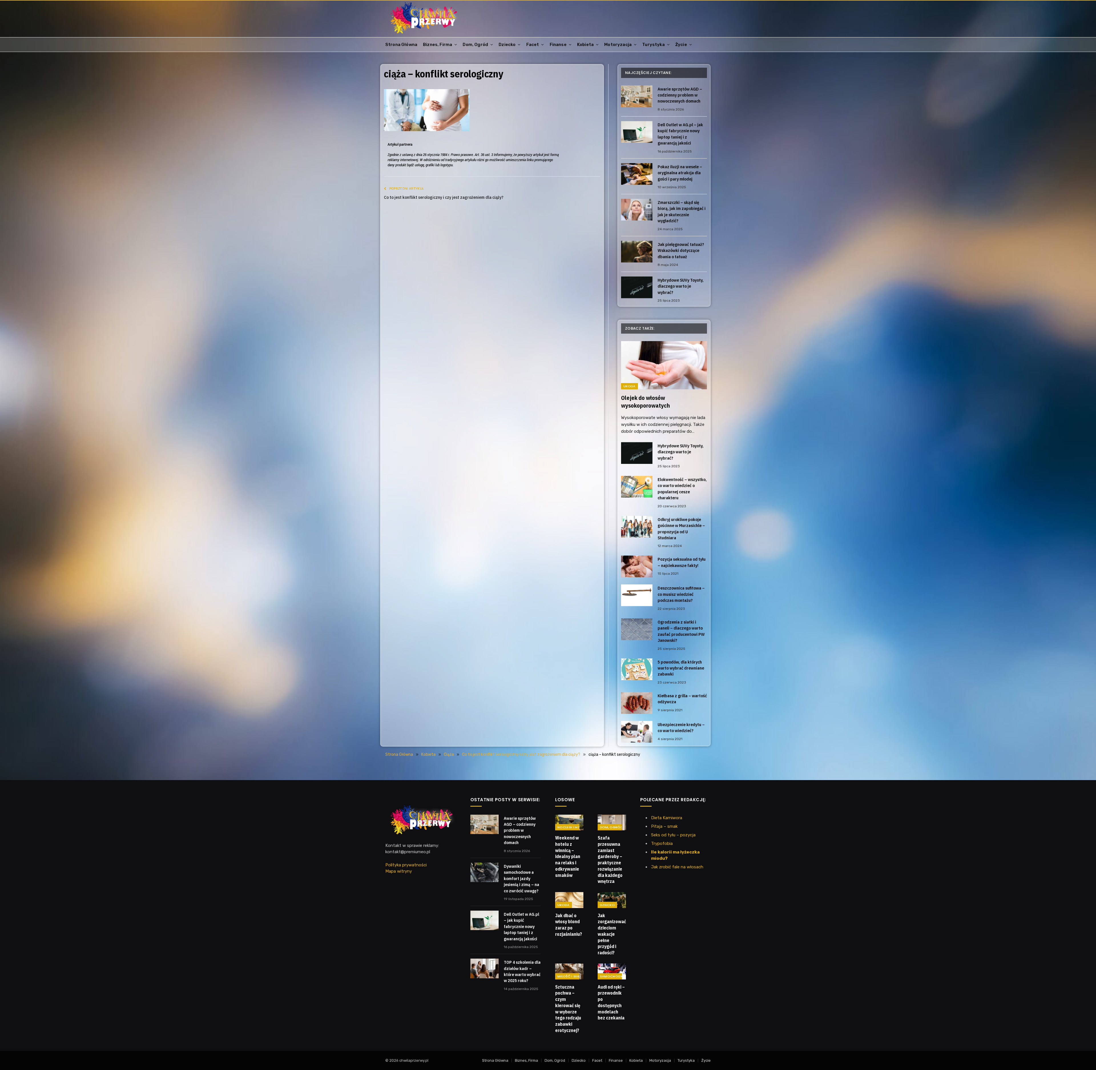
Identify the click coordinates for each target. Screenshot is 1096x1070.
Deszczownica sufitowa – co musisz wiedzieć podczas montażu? (681, 594)
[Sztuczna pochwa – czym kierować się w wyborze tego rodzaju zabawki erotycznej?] (569, 971)
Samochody (611, 976)
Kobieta (585, 44)
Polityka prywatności (406, 864)
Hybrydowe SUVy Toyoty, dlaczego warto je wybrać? (681, 286)
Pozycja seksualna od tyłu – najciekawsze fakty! (682, 562)
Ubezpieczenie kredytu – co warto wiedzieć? (681, 727)
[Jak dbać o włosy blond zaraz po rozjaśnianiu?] (569, 900)
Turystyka (653, 44)
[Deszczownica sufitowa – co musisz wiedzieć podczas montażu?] (636, 595)
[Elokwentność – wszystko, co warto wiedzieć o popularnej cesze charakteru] (636, 487)
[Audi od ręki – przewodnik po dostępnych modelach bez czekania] (612, 971)
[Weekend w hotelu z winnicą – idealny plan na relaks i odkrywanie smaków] (569, 823)
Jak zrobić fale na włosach (677, 866)
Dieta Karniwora (666, 817)
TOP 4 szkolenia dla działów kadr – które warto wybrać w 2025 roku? (522, 971)
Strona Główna (401, 44)
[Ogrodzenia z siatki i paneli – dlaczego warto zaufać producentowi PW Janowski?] (636, 629)
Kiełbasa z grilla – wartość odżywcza (682, 698)
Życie (681, 44)
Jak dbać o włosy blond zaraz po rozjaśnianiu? (568, 925)
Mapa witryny (398, 871)
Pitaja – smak (664, 826)
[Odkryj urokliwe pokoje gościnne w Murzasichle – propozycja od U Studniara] (636, 527)
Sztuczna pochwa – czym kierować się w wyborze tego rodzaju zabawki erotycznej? (568, 1008)
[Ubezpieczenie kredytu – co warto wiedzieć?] (636, 732)
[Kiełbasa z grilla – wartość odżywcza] (636, 703)
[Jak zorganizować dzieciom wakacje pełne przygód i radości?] (612, 900)
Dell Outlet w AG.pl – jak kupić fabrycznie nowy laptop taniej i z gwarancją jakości (680, 134)
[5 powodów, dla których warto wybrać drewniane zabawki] (636, 669)
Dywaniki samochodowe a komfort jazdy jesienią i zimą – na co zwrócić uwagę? (521, 878)
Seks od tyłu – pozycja (673, 834)
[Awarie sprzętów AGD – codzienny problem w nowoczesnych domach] (636, 96)
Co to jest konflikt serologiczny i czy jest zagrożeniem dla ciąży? (443, 197)
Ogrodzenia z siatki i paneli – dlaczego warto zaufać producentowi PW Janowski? (681, 631)
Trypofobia (662, 843)
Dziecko (507, 44)
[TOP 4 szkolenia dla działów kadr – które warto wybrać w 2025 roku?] (484, 968)
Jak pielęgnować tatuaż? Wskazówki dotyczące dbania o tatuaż (681, 250)
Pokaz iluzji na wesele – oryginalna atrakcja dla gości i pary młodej (680, 173)
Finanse (558, 44)
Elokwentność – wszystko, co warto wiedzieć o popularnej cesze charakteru (682, 488)
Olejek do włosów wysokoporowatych (645, 401)
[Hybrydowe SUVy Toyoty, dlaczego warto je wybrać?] (636, 287)
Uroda (629, 386)
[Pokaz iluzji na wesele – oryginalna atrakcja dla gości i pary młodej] (636, 174)
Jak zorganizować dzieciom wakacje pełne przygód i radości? (612, 934)
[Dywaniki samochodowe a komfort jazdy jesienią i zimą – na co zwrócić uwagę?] (484, 872)
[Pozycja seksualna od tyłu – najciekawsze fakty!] (636, 566)
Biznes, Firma (437, 44)
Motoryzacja (618, 44)
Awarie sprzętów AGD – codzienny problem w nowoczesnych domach (680, 95)
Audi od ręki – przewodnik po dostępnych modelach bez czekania (611, 1002)
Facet (532, 44)
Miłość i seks (569, 976)
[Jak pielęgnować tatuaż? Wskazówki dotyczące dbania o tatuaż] (636, 252)
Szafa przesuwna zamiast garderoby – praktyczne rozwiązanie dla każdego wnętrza (610, 859)
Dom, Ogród (475, 44)
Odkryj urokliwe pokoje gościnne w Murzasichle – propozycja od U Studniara (681, 528)
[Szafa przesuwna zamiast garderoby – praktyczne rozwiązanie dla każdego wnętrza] (612, 823)
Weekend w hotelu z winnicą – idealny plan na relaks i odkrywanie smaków (567, 856)
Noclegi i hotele (572, 827)
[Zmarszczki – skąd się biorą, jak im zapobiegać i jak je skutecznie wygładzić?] (636, 210)
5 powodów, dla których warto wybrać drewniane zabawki (681, 668)
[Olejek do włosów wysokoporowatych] (664, 365)
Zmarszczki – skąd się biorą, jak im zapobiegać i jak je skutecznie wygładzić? (682, 211)
